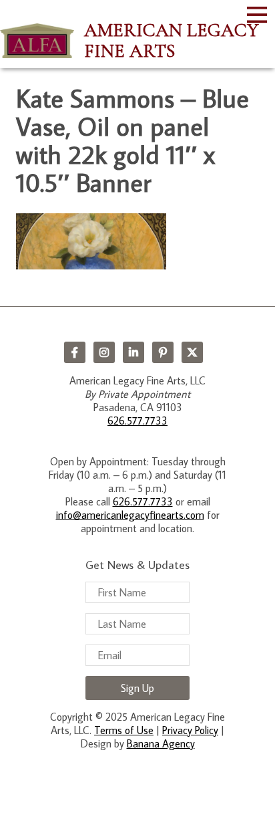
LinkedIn (133, 352)
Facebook (74, 352)
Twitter (192, 352)
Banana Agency (161, 743)
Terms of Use (124, 730)
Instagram (104, 352)
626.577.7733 (137, 420)
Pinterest (163, 352)
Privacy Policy (190, 730)
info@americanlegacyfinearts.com (130, 514)
